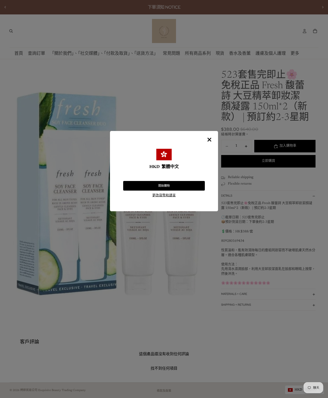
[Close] (209, 139)
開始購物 (164, 185)
